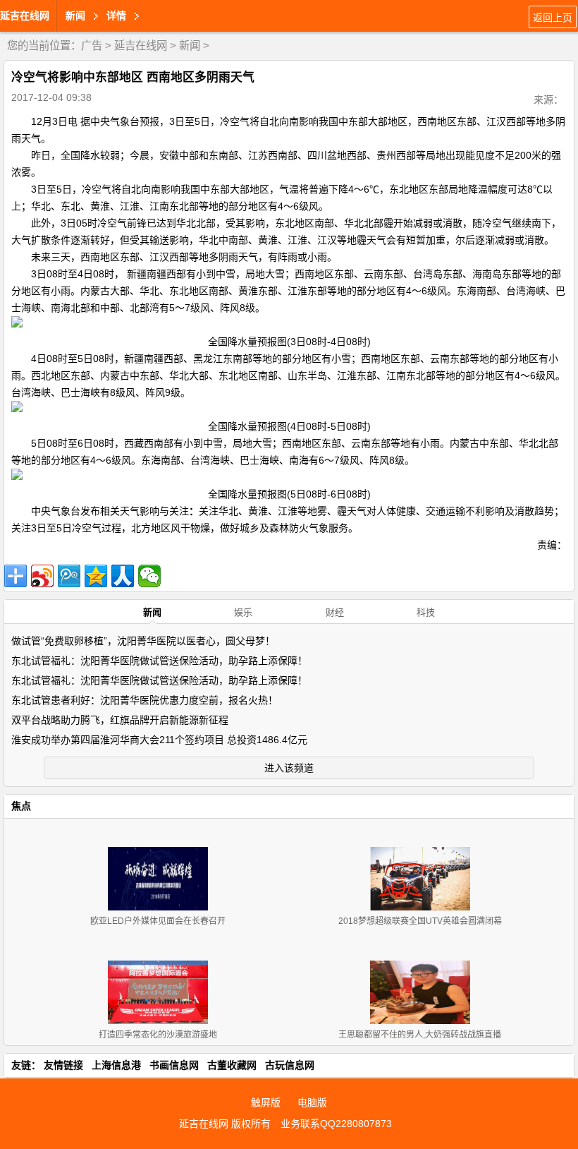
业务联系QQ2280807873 (336, 1123)
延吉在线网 (24, 15)
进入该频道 (289, 768)
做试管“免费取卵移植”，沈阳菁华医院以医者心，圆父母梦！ (143, 640)
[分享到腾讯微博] (69, 576)
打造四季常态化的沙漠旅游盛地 (158, 1035)
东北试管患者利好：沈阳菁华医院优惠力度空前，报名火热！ (144, 700)
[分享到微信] (149, 576)
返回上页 (552, 17)
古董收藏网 (232, 1065)
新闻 (189, 46)
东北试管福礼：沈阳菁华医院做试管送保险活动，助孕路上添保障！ (159, 660)
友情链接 (63, 1065)
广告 (91, 46)
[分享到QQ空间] (96, 576)
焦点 (21, 806)
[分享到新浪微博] (42, 576)
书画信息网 (174, 1065)
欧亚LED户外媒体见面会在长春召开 (158, 921)
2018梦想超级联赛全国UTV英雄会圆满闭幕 (420, 921)
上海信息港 (116, 1065)
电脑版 (312, 1102)
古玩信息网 (289, 1065)
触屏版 (266, 1102)
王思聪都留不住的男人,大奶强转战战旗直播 (419, 1035)
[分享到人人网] (122, 576)
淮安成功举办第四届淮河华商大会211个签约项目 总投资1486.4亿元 (159, 739)
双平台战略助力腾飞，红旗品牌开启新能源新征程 (119, 720)
